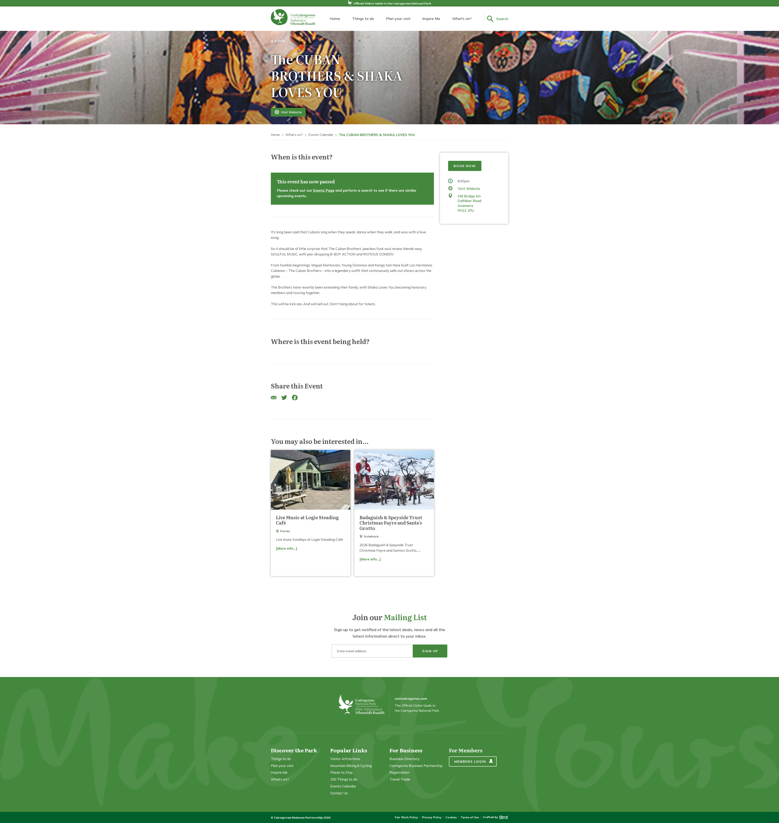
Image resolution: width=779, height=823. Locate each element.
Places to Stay (341, 772)
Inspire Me (431, 18)
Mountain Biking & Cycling (351, 766)
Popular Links (348, 750)
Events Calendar (320, 135)
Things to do (363, 18)
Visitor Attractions (345, 759)
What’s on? (462, 18)
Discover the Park (294, 750)
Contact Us (339, 793)
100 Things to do (343, 779)
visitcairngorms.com (411, 698)
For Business (406, 750)
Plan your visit (398, 18)
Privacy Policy (431, 817)
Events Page (323, 190)
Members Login (470, 761)
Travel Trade (400, 779)
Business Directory (405, 759)
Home (335, 18)
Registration (399, 772)
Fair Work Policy (406, 817)
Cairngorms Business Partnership (416, 766)
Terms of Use (470, 817)
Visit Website (291, 112)
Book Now (465, 166)
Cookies (451, 817)
